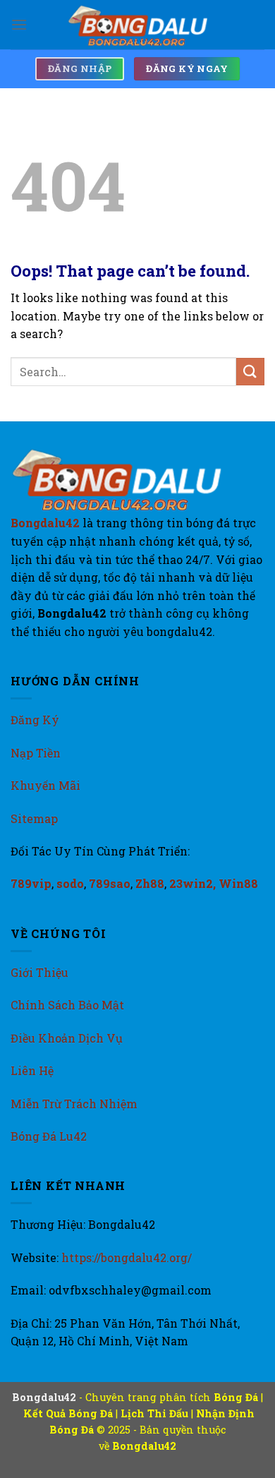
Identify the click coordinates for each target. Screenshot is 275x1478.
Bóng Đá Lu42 (49, 1136)
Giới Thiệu (39, 972)
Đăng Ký (35, 719)
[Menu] (19, 24)
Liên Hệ (32, 1070)
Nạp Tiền (36, 752)
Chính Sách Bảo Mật (67, 1004)
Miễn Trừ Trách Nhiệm (74, 1103)
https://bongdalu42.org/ (126, 1257)
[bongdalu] (137, 25)
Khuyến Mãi (45, 785)
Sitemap (34, 818)
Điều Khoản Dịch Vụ (67, 1038)
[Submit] (250, 371)
